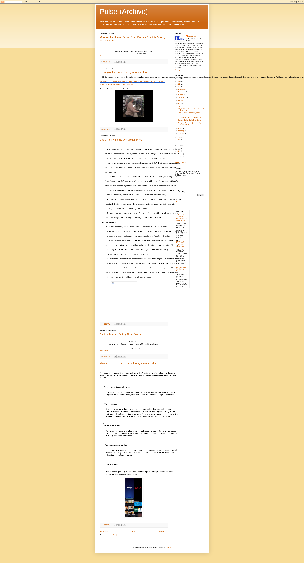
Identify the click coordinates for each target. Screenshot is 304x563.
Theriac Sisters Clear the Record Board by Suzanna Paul (181, 217)
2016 (178, 145)
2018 (178, 140)
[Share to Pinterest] (124, 62)
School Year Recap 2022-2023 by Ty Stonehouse (180, 243)
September (182, 97)
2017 (178, 143)
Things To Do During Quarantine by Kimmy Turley (128, 363)
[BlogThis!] (117, 62)
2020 (178, 87)
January (181, 133)
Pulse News (192, 36)
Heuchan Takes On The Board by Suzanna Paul (181, 269)
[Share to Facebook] (122, 62)
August (180, 100)
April (180, 106)
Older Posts (163, 531)
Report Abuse (180, 162)
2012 (178, 156)
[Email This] (115, 62)
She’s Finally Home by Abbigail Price (121, 139)
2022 (178, 81)
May (179, 103)
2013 (178, 154)
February (181, 131)
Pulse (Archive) (124, 11)
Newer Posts (104, 531)
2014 (178, 151)
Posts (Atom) (113, 535)
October (181, 95)
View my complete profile (183, 70)
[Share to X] (120, 62)
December (181, 89)
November (181, 92)
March (180, 128)
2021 (178, 84)
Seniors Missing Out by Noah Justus (120, 334)
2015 (178, 148)
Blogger (168, 548)
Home (134, 531)
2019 (178, 137)
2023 (178, 78)
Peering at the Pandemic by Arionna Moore (124, 72)
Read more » (104, 56)
